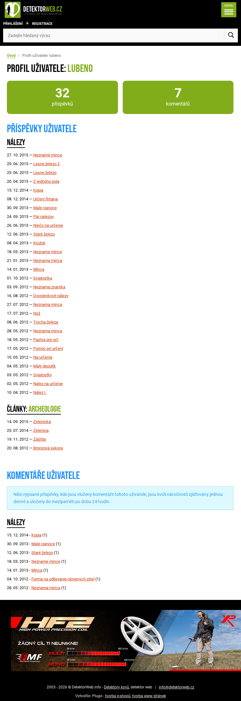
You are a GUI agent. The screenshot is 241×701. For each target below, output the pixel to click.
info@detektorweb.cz (176, 687)
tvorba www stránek (149, 696)
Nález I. (39, 392)
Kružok (39, 243)
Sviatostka (42, 278)
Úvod (11, 55)
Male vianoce (45, 207)
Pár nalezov (43, 216)
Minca (38, 269)
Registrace (42, 24)
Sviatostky (42, 374)
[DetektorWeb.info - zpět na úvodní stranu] (54, 9)
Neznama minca (47, 260)
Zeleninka (42, 421)
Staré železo (44, 234)
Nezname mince (47, 251)
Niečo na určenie (48, 225)
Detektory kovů (116, 687)
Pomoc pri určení (48, 348)
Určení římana (45, 199)
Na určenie (42, 357)
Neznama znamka (49, 287)
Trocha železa (45, 322)
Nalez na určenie (48, 383)
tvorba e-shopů (118, 696)
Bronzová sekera (48, 448)
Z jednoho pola (46, 181)
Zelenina (41, 430)
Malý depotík (44, 366)
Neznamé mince (47, 155)
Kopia (38, 190)
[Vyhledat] (231, 35)
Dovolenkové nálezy (50, 295)
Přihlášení (13, 24)
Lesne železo (44, 172)
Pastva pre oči (45, 339)
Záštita (39, 439)
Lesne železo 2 (46, 163)
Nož (36, 313)
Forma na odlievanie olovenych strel (62, 579)
